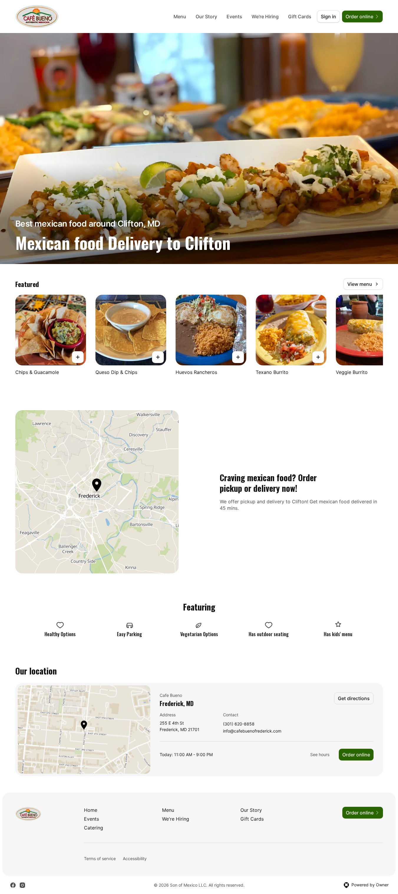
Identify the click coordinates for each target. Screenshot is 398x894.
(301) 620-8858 (239, 724)
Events (234, 16)
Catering (93, 828)
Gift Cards (299, 16)
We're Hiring (265, 16)
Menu (180, 16)
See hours (319, 754)
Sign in (328, 16)
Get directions (354, 698)
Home (90, 810)
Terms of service (100, 858)
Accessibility (135, 858)
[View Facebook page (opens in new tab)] (12, 885)
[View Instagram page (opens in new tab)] (22, 885)
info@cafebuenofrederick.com (252, 731)
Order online (356, 755)
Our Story (206, 16)
